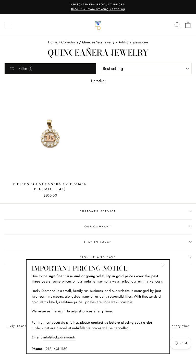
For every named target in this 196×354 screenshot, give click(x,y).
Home (52, 42)
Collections (69, 42)
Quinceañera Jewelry (98, 42)
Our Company (98, 226)
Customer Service (98, 211)
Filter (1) (25, 68)
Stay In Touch (98, 242)
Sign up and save (98, 257)
